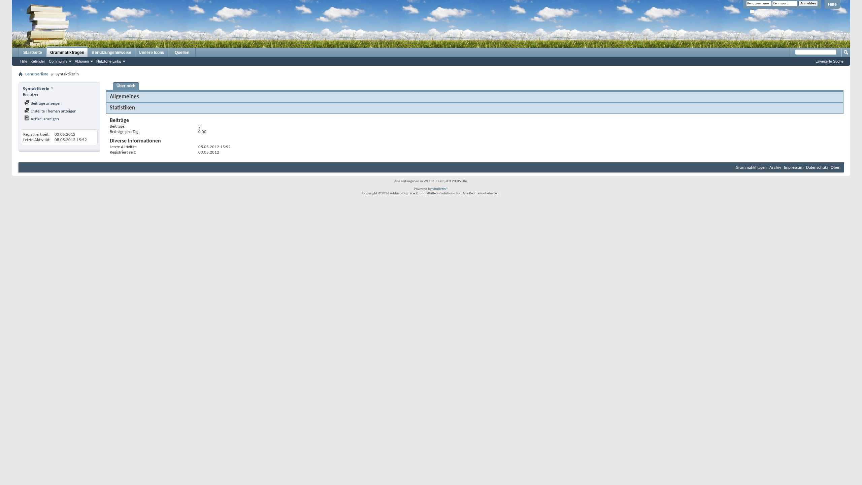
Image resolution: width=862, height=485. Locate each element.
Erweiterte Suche (829, 61)
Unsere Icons (151, 52)
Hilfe (832, 4)
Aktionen (82, 61)
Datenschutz (817, 167)
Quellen (182, 52)
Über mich (126, 86)
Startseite (32, 52)
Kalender (38, 61)
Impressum (793, 167)
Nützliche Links (108, 61)
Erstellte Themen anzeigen (53, 111)
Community (58, 61)
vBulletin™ (440, 189)
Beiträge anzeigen (46, 103)
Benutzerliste (36, 74)
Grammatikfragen (67, 52)
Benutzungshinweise (111, 52)
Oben (835, 167)
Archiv (775, 167)
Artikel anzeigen (44, 119)
